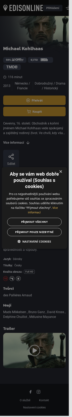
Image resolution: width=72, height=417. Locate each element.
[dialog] (34, 208)
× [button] (60, 171)
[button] (34, 241)
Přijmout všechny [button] (34, 222)
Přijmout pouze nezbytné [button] (34, 232)
